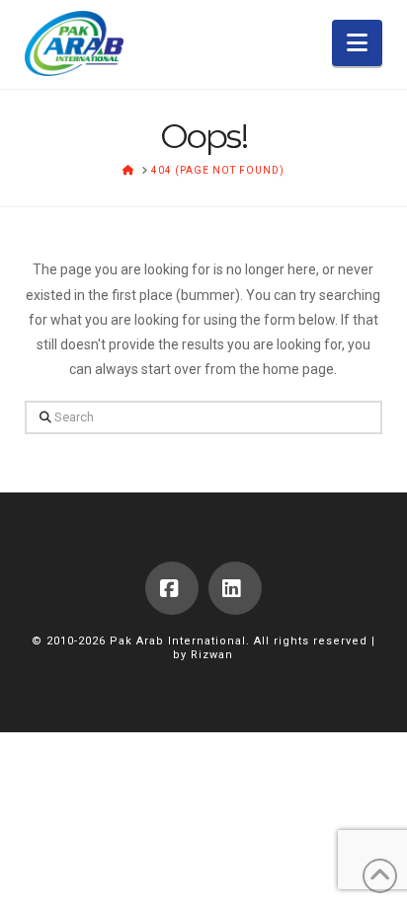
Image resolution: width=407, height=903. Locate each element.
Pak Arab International (178, 641)
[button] (357, 43)
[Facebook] (172, 588)
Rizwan (212, 654)
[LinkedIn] (235, 588)
